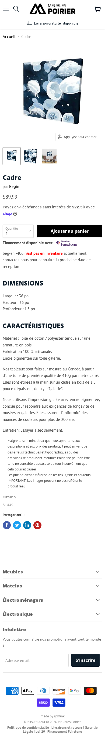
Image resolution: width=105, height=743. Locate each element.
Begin (14, 186)
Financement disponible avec (28, 242)
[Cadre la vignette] (11, 156)
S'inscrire (85, 660)
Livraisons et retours (66, 727)
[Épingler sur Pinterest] (37, 525)
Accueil (9, 36)
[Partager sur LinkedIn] (27, 525)
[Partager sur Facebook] (7, 525)
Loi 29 (40, 731)
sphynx (59, 716)
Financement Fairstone (64, 731)
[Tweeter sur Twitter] (17, 525)
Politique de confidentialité (28, 727)
